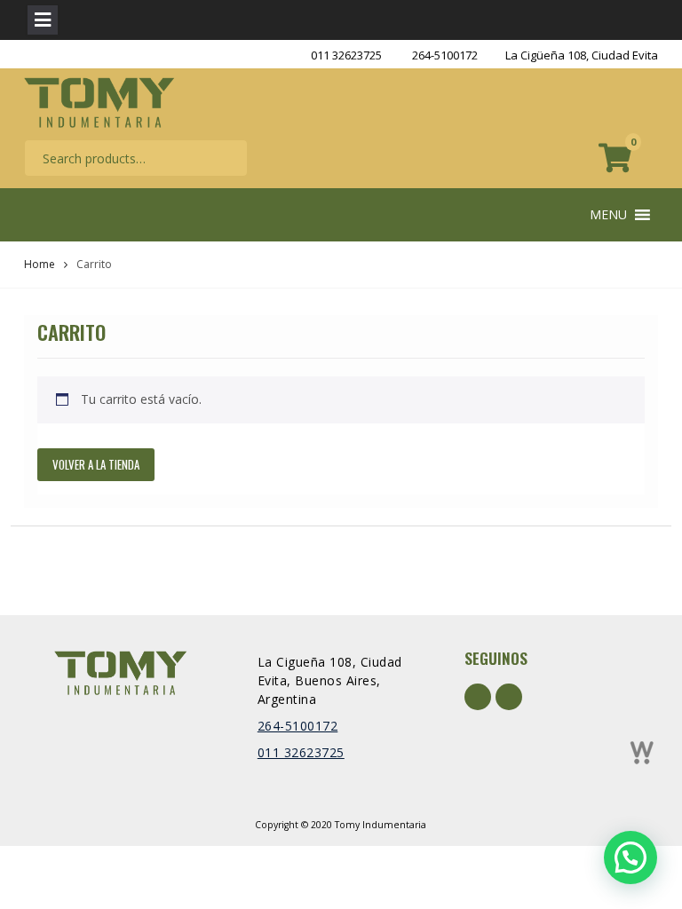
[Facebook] (477, 697)
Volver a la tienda (95, 464)
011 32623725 (346, 55)
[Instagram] (509, 697)
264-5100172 (445, 55)
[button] (608, 215)
